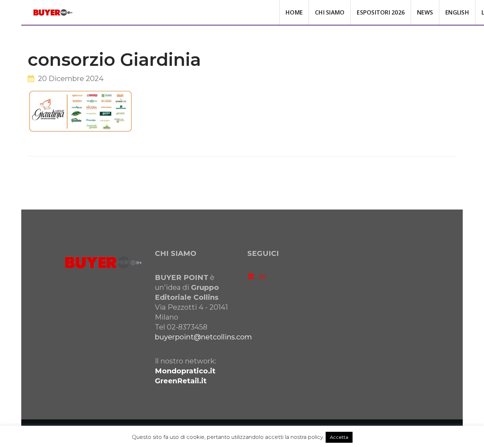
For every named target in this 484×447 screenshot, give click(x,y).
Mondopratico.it (185, 371)
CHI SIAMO (329, 12)
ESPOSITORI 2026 (381, 12)
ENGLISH (457, 12)
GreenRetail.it (181, 381)
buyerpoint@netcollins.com (203, 337)
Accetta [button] (339, 437)
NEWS (425, 12)
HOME (294, 12)
